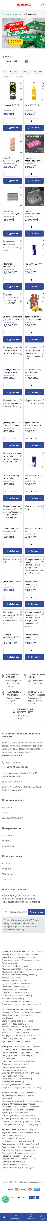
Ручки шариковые (10, 983)
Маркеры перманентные (13, 972)
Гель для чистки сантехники (14, 1070)
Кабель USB (7, 1029)
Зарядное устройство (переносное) (18, 1021)
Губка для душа (34, 1124)
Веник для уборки (28, 1055)
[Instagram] (33, 1197)
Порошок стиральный (24, 1153)
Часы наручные (28, 1092)
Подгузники (7, 1153)
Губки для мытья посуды (13, 1076)
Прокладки (28, 1156)
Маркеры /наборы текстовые (15, 980)
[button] (12, 61)
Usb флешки (7, 1018)
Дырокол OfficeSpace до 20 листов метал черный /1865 (12, 319)
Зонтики (5, 1118)
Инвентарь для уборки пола (14, 1138)
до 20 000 (7, 76)
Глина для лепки (9, 1106)
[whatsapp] (37, 1197)
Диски (4, 1015)
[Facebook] (30, 1197)
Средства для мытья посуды (14, 992)
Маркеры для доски (33, 969)
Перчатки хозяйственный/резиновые (18, 1150)
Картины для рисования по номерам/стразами (18, 1096)
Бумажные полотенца (11, 1041)
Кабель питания (23, 1032)
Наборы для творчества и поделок (17, 1115)
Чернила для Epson (10, 1012)
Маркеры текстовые (11, 977)
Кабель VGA (7, 1032)
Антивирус (37, 1012)
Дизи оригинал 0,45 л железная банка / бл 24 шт (12, 425)
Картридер (6, 1035)
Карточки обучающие (29, 1106)
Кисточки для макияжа (12, 998)
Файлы (35, 954)
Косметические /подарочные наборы (18, 1061)
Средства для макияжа (12, 1073)
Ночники (25, 1012)
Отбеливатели (8, 1141)
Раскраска (6, 1109)
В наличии (26, 72)
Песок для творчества (24, 1109)
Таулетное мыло (9, 1132)
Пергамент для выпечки (28, 1147)
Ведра (14, 1055)
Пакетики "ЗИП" (25, 1141)
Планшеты (36, 951)
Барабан (6, 1024)
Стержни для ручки (10, 960)
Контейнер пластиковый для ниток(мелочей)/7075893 (36, 214)
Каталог (15, 14)
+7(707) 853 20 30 (16, 767)
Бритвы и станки (33, 1035)
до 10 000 (38, 72)
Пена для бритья (29, 1144)
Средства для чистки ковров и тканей (19, 1158)
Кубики (5, 1112)
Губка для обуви (32, 1073)
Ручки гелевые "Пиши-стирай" (15, 966)
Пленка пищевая (9, 1038)
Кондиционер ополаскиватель (15, 1067)
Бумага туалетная (28, 1038)
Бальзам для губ (9, 989)
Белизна (23, 989)
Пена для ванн (8, 1147)
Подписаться (36, 912)
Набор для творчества (12, 1101)
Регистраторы (22, 954)
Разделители (7, 954)
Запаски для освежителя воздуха (17, 1001)
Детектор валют (9, 1026)
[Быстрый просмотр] (21, 83)
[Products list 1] (23, 33)
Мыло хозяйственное (11, 1135)
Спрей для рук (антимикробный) (16, 995)
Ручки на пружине (10, 963)
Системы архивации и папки (22, 957)
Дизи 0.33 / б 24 (32, 105)
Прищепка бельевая (11, 1156)
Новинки (14, 72)
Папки (4, 957)
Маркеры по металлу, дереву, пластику (19, 974)
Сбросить (19, 76)
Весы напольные (20, 1024)
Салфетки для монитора (21, 1015)
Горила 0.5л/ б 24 (11, 105)
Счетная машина (27, 1026)
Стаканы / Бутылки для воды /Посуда (18, 1104)
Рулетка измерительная (12, 1161)
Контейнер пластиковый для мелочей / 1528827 (33, 161)
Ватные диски (28, 1167)
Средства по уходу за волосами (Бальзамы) (21, 1004)
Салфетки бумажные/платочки (16, 1164)
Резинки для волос (33, 1101)
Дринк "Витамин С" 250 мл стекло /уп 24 (34, 318)
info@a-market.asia (14, 781)
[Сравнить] (21, 89)
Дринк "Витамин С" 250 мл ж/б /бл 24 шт (33, 425)
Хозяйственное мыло (29, 1132)
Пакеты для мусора (10, 1144)
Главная (5, 14)
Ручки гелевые (27, 983)
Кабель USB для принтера (27, 1029)
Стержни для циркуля (31, 960)
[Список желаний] (21, 86)
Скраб (33, 1129)
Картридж (18, 1035)
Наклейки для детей (20, 1112)
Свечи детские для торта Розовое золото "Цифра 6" (11, 372)
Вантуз (27, 1041)
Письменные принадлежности (15, 986)
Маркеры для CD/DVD (11, 969)
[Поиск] (43, 5)
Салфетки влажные (10, 1167)
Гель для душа (8, 1058)
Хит (4, 72)
